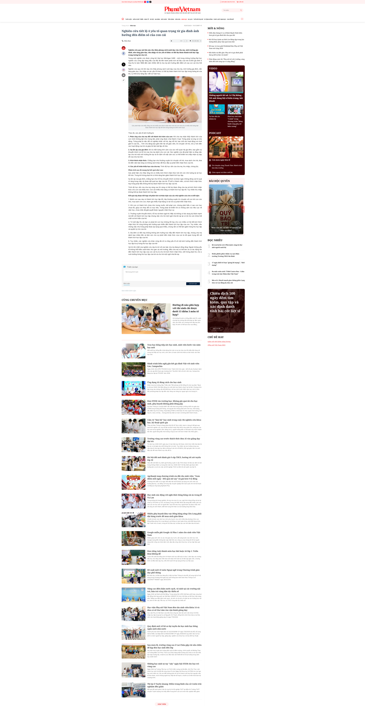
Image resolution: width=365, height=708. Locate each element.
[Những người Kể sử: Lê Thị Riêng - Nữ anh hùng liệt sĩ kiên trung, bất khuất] (226, 82)
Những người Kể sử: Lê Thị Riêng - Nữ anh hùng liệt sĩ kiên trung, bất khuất (226, 98)
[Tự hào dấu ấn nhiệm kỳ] (217, 109)
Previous (209, 209)
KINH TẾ (146, 19)
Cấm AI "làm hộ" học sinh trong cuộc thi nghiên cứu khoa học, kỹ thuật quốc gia (174, 421)
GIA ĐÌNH (157, 19)
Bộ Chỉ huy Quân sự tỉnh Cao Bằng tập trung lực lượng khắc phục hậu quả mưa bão (226, 40)
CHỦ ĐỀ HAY (216, 337)
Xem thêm (162, 704)
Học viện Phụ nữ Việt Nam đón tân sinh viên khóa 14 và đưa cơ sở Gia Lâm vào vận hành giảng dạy (173, 608)
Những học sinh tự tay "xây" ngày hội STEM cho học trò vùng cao (173, 665)
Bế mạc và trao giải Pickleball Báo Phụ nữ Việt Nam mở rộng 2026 (226, 47)
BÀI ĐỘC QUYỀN (219, 181)
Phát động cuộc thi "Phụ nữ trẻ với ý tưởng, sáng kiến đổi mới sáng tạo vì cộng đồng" (227, 60)
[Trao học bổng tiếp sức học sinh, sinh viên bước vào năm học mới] (133, 351)
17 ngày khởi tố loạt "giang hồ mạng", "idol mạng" (228, 264)
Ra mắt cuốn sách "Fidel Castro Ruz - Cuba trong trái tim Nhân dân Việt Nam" (228, 272)
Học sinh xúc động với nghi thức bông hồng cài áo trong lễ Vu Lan (174, 496)
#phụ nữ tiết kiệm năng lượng (219, 341)
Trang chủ (125, 25)
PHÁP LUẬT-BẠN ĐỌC (220, 19)
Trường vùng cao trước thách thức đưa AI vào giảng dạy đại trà (173, 440)
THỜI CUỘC (128, 19)
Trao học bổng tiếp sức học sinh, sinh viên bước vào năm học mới (174, 346)
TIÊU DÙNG (171, 19)
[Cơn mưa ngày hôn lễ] (226, 147)
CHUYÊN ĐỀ (230, 19)
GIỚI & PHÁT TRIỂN (138, 19)
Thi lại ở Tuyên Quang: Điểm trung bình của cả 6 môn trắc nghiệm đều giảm (174, 685)
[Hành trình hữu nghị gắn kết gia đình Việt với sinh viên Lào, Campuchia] (133, 369)
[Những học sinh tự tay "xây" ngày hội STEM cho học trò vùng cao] (133, 669)
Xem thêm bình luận (129, 291)
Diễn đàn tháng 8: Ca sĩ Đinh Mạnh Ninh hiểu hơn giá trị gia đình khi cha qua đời (225, 34)
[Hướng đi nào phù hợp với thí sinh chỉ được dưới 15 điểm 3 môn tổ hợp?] (146, 318)
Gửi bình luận (193, 283)
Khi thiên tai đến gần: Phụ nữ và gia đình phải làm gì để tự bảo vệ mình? (226, 54)
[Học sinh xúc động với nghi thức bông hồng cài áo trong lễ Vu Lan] (133, 501)
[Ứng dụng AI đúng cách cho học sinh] (133, 388)
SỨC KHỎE (164, 19)
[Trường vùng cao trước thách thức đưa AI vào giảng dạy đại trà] (133, 444)
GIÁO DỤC (184, 19)
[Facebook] (148, 2)
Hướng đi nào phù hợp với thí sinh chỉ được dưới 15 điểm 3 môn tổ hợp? (186, 309)
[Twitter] (123, 64)
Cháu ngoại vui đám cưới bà (222, 172)
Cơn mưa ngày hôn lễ (221, 160)
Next (243, 209)
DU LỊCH (190, 19)
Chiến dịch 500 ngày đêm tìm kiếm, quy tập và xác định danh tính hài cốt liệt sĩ (225, 302)
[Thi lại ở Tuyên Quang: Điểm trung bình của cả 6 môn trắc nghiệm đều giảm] (133, 690)
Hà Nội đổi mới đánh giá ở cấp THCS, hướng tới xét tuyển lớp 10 (174, 458)
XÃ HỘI (152, 19)
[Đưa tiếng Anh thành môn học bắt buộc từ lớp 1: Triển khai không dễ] (133, 557)
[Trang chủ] (123, 19)
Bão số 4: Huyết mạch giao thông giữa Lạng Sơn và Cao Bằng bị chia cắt (228, 281)
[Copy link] (123, 80)
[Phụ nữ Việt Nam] (182, 10)
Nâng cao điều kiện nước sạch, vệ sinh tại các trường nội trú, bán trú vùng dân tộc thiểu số (173, 590)
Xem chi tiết (216, 328)
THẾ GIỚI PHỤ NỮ (198, 19)
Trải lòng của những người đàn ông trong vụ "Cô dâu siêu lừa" (226, 229)
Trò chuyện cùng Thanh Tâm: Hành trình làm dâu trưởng (227, 166)
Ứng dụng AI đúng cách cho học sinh (164, 382)
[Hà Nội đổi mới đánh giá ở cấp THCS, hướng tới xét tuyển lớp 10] (133, 463)
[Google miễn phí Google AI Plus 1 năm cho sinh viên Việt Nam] (133, 538)
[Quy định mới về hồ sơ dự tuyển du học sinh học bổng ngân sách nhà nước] (133, 632)
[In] (123, 75)
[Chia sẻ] (123, 70)
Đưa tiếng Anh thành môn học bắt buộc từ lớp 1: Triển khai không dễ (172, 552)
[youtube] (145, 2)
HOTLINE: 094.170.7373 (228, 2)
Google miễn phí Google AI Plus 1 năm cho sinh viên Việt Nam (173, 533)
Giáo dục (133, 25)
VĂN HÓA (177, 19)
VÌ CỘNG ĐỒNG (208, 19)
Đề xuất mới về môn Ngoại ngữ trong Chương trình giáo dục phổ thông (173, 571)
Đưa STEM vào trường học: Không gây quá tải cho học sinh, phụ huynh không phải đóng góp (172, 402)
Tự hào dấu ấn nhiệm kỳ (214, 117)
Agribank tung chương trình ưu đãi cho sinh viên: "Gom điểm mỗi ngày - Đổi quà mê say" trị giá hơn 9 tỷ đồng (173, 477)
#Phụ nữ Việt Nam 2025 (216, 345)
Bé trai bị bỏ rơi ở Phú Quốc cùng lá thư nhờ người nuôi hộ (227, 246)
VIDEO (213, 68)
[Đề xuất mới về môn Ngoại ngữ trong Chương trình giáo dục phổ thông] (133, 576)
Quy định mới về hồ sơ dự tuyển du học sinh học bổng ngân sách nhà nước (172, 627)
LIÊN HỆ (241, 2)
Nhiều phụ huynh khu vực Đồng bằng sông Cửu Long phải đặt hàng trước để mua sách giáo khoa (174, 515)
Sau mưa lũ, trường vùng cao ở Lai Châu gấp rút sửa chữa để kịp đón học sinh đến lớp (174, 646)
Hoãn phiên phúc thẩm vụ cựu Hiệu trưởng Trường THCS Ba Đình (225, 255)
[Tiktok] (150, 2)
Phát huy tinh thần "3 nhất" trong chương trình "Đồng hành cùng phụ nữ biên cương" (235, 121)
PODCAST (215, 132)
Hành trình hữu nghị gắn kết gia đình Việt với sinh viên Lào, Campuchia (173, 365)
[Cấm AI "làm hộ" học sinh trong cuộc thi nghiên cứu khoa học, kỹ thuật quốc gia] (133, 426)
